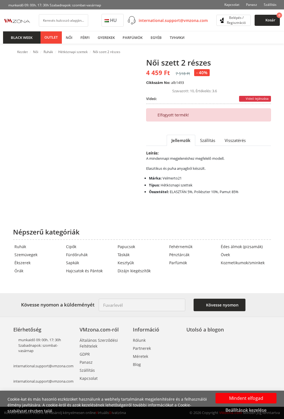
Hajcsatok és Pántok (84, 270)
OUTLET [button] (51, 37)
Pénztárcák (179, 254)
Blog (137, 364)
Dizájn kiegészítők (134, 270)
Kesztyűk (126, 262)
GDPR (85, 354)
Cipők (71, 246)
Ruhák (20, 246)
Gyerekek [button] (106, 37)
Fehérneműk (180, 246)
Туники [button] (177, 37)
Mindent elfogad (246, 398)
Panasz (251, 4)
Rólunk (139, 340)
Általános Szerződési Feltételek (99, 343)
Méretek (140, 356)
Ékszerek (22, 262)
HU (113, 20)
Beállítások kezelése (246, 410)
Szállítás (270, 4)
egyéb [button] (156, 37)
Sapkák (72, 262)
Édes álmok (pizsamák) (242, 246)
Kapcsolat (231, 4)
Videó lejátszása (256, 98)
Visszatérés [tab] (235, 140)
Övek (225, 254)
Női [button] (69, 37)
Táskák (124, 254)
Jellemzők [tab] (181, 140)
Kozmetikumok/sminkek (243, 262)
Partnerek (142, 348)
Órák (18, 270)
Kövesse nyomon (222, 305)
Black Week (21, 37)
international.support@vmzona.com (173, 20)
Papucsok (126, 246)
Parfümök (178, 262)
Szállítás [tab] (207, 140)
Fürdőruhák (77, 254)
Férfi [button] (85, 37)
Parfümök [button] (133, 37)
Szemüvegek (25, 254)
